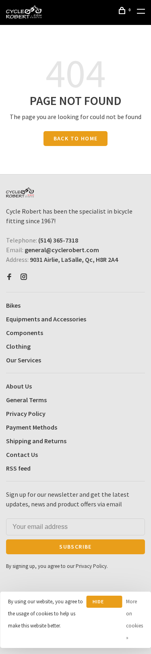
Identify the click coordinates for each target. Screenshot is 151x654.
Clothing (18, 346)
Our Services (23, 360)
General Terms (26, 400)
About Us (19, 386)
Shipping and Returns (36, 441)
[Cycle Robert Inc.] (20, 192)
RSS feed (18, 468)
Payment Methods (31, 427)
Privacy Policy (26, 413)
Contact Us (22, 454)
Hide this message (104, 603)
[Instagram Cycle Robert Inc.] (24, 277)
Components (24, 333)
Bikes (13, 305)
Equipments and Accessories (46, 319)
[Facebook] (9, 277)
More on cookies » (134, 619)
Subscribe (75, 546)
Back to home (76, 138)
